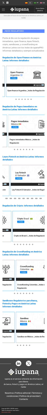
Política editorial (22, 393)
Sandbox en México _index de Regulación (26, 337)
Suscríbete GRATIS (40, 10)
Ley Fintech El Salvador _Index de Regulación (25, 190)
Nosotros (9, 393)
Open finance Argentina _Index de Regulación (23, 91)
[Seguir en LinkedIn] (7, 2)
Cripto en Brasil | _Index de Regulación (23, 236)
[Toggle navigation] (4, 9)
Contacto (23, 399)
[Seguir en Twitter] (3, 2)
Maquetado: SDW (6, 412)
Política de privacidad (29, 396)
